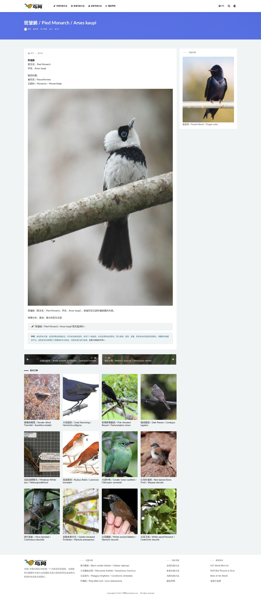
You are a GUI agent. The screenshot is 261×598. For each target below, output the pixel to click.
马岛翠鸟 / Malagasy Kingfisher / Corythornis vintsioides (106, 576)
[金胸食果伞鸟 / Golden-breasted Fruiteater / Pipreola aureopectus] (81, 511)
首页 (32, 53)
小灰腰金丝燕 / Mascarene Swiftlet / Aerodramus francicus (108, 571)
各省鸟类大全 (79, 6)
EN (222, 6)
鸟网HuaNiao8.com (130, 593)
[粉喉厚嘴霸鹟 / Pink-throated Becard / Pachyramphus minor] (120, 397)
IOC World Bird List (219, 566)
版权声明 (111, 6)
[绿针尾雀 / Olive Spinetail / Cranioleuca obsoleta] (42, 511)
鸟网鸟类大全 (61, 6)
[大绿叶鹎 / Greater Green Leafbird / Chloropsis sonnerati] (120, 454)
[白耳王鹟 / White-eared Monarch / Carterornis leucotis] (158, 511)
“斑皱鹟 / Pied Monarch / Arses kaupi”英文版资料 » (59, 326)
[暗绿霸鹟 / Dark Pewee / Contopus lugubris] (158, 397)
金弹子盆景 (215, 581)
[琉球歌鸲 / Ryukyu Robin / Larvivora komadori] (81, 454)
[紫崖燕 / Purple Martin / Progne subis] (208, 89)
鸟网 (29, 29)
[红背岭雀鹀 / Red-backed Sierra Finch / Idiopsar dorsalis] (158, 454)
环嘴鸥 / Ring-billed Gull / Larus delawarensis (101, 581)
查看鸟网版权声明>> (97, 340)
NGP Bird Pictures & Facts (222, 571)
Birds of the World (219, 576)
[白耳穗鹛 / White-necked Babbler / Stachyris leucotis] (120, 511)
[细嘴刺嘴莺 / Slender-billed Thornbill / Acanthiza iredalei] (42, 397)
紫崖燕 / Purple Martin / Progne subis (200, 124)
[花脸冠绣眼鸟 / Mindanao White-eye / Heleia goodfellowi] (42, 454)
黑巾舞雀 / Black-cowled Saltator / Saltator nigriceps (104, 566)
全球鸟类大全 (96, 6)
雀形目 (35, 29)
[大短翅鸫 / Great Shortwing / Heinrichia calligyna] (81, 397)
